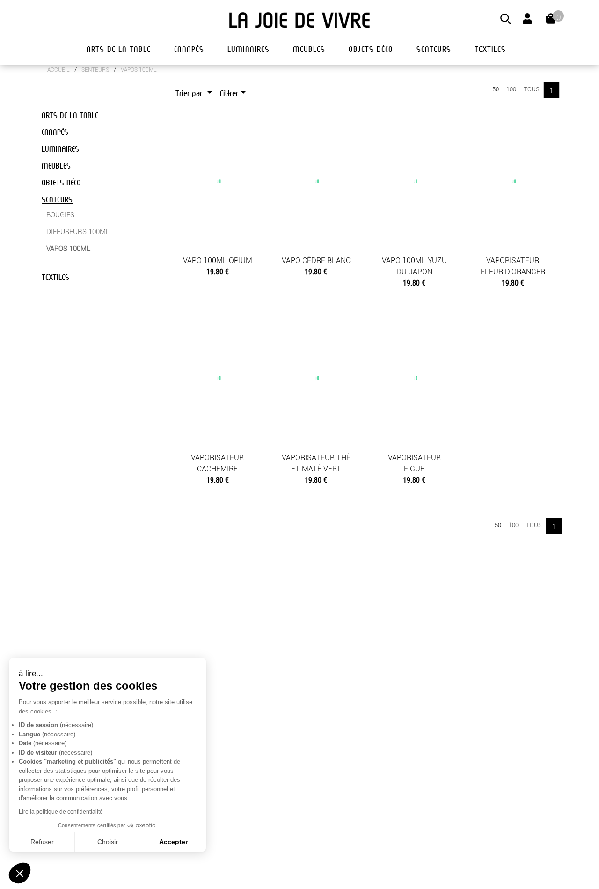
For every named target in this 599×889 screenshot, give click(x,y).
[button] (19, 873)
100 (511, 89)
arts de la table (119, 49)
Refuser (42, 841)
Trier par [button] (190, 93)
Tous (532, 89)
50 (495, 89)
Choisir (107, 841)
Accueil (58, 69)
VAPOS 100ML (139, 69)
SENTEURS (95, 69)
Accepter (173, 841)
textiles (490, 49)
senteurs (433, 49)
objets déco (371, 49)
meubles (309, 49)
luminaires (248, 49)
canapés (189, 49)
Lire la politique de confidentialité (61, 811)
